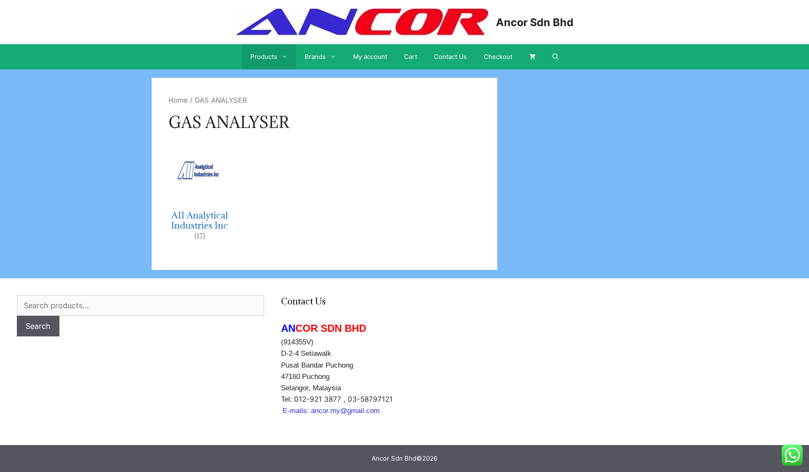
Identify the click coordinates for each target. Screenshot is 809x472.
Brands (315, 57)
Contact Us (450, 57)
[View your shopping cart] (532, 56)
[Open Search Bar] (555, 56)
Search (38, 326)
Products (263, 57)
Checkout (498, 57)
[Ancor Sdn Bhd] (362, 21)
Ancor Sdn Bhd (534, 22)
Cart (410, 57)
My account (370, 57)
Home (178, 100)
